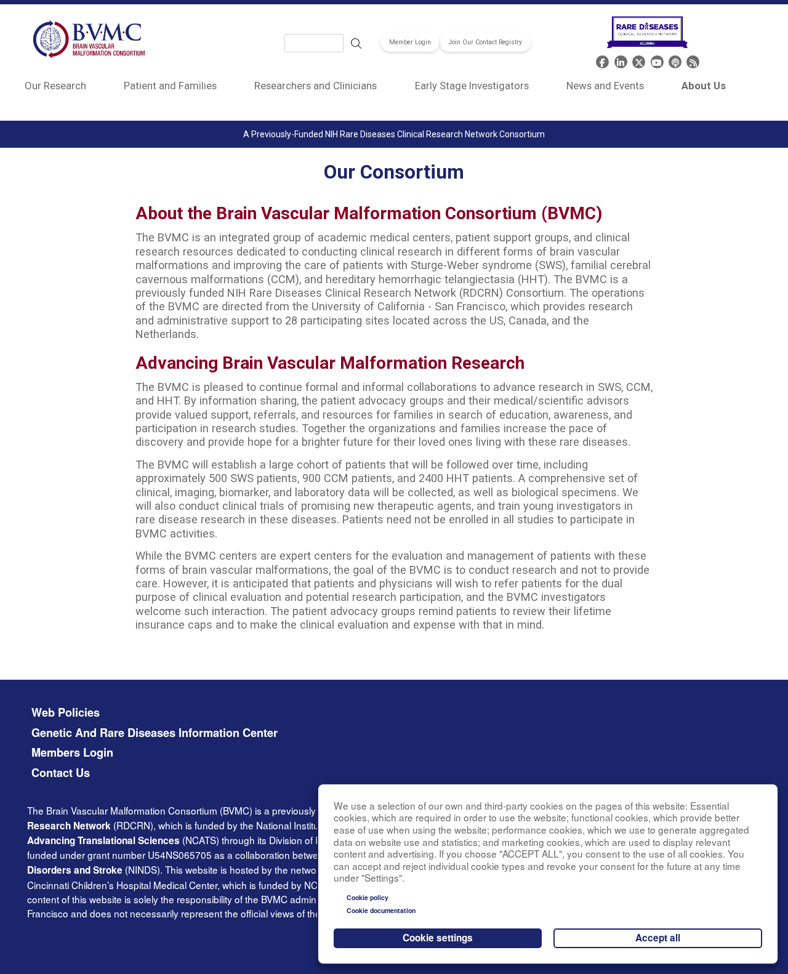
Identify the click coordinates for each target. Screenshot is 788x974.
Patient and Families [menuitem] (170, 85)
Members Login (72, 753)
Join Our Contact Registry (485, 42)
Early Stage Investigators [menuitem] (472, 85)
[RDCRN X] (638, 60)
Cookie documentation (381, 910)
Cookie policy (367, 897)
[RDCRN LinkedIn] (620, 60)
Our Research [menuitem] (55, 85)
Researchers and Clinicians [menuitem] (315, 85)
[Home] (90, 41)
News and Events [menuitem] (605, 85)
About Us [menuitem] (703, 85)
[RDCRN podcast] (675, 60)
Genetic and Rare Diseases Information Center (154, 733)
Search (356, 43)
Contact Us (60, 773)
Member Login (410, 42)
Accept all (657, 937)
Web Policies (65, 713)
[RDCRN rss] (692, 60)
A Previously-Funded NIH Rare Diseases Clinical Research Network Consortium (394, 134)
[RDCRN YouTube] (657, 60)
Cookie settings (438, 937)
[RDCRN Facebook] (602, 60)
